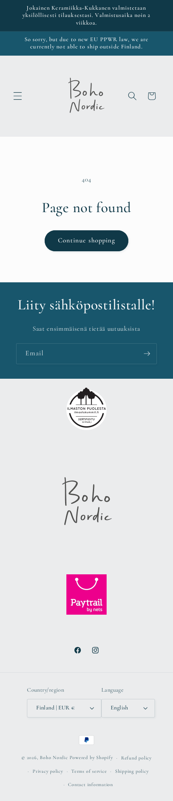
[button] (17, 96)
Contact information (90, 784)
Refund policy (136, 758)
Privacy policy (48, 771)
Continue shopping (86, 240)
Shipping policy (132, 771)
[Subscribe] (147, 353)
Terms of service (89, 771)
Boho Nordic (54, 758)
